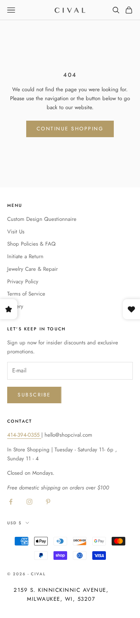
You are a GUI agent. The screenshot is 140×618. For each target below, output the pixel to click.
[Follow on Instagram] (29, 501)
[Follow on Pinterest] (48, 501)
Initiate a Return (25, 256)
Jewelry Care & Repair (32, 269)
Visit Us (15, 232)
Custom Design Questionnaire (41, 219)
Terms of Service (26, 294)
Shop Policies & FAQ (31, 244)
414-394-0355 (24, 435)
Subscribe (34, 394)
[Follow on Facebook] (10, 501)
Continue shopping (70, 128)
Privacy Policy (22, 281)
